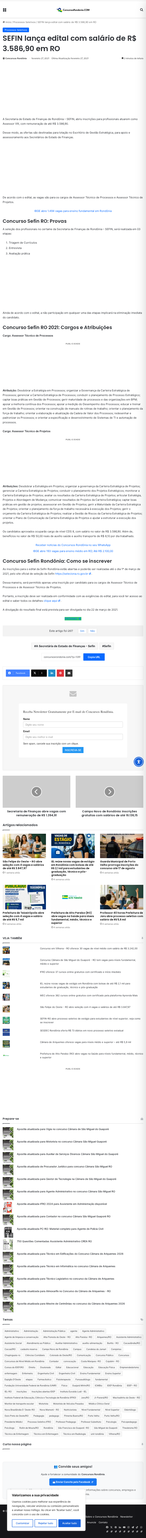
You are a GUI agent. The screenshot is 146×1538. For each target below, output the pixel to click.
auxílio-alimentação (92, 1343)
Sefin (107, 646)
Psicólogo (9, 1428)
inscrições (22, 1391)
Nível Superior (112, 1409)
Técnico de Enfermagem (17, 1434)
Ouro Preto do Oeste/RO (16, 1415)
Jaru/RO (85, 1397)
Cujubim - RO (112, 1361)
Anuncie (91, 1522)
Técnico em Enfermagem (46, 1434)
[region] (46, 1510)
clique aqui (50, 600)
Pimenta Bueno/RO (73, 1415)
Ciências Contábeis (35, 1355)
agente (73, 1331)
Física (64, 1385)
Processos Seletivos (24, 22)
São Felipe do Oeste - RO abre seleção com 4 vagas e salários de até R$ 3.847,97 (85, 1007)
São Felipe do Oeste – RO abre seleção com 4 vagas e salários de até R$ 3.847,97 (23, 865)
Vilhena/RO (114, 1434)
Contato (103, 1522)
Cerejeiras (116, 1349)
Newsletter (126, 1516)
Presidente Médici (14, 1421)
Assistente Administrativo (128, 1337)
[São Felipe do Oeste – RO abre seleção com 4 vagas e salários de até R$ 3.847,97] (24, 846)
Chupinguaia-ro (12, 1355)
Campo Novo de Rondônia (55, 1349)
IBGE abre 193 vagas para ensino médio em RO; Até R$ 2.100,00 (73, 551)
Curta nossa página (17, 1444)
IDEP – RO (132, 1385)
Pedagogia (38, 1415)
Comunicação (84, 1355)
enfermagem (11, 1373)
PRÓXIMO (71, 618)
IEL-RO (8, 1391)
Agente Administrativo (93, 1331)
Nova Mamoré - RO (49, 1409)
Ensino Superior (113, 1373)
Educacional (72, 1367)
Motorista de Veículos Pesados (68, 1403)
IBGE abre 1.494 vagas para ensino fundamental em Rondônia (73, 211)
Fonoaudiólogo (82, 1379)
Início (8, 22)
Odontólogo (130, 1409)
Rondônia (48, 1428)
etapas (29, 1379)
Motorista (43, 1403)
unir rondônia (97, 1434)
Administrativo (12, 1331)
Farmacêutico (44, 1379)
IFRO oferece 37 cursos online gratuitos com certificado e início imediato (80, 971)
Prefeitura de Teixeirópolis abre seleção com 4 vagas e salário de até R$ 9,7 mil (23, 916)
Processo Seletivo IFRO (39, 1421)
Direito (32, 1367)
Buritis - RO (113, 1343)
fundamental (101, 1379)
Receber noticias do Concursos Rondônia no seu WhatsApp (73, 545)
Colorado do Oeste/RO (61, 1355)
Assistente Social (13, 1343)
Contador (54, 1361)
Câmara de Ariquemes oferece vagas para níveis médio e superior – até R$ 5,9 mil (85, 1042)
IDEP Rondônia (114, 1385)
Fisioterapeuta (63, 1379)
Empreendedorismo (129, 1367)
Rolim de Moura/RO (29, 1428)
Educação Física (106, 1367)
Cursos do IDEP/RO (14, 1367)
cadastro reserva (28, 1349)
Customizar (22, 1523)
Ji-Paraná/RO (101, 1397)
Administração (31, 1331)
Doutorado (45, 1367)
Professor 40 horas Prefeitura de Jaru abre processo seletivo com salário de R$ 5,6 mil (121, 916)
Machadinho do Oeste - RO (126, 1397)
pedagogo (54, 1415)
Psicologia (111, 1421)
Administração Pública (54, 1331)
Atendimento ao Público (38, 1343)
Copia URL (94, 657)
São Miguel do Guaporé (105, 1428)
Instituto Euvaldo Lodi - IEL (73, 1391)
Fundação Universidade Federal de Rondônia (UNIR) (30, 1385)
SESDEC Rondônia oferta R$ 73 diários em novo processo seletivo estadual (81, 1030)
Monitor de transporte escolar (19, 1403)
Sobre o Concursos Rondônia (101, 1516)
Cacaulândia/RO (132, 1343)
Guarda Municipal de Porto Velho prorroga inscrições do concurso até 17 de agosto (119, 865)
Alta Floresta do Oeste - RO (57, 1337)
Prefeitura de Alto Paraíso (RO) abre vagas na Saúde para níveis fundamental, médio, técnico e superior (72, 918)
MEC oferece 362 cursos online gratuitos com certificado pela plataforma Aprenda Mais (89, 995)
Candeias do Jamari (96, 1349)
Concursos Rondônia (16, 58)
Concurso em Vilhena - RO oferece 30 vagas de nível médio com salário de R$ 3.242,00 (88, 948)
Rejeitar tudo (45, 1523)
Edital (58, 1367)
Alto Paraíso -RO (83, 1337)
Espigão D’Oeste (13, 1379)
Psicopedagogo (129, 1421)
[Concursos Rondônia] (73, 9)
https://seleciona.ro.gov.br (71, 573)
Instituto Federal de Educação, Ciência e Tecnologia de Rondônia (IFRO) (40, 1397)
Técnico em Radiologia (74, 1434)
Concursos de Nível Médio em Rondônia (24, 1361)
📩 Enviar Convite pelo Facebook (72, 1481)
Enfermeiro (27, 1373)
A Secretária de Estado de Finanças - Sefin (65, 646)
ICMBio (98, 1385)
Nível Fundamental (91, 1409)
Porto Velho (93, 1415)
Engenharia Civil (46, 1373)
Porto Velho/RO (111, 1415)
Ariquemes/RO (104, 1337)
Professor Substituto (91, 1421)
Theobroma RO (129, 1428)
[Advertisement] (73, 90)
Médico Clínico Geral (99, 1403)
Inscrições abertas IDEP (43, 1391)
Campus (77, 1349)
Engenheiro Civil (67, 1373)
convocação (70, 1361)
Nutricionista (70, 1409)
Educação (88, 1367)
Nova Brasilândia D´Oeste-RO (20, 1409)
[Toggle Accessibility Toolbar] (138, 761)
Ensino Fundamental (90, 1373)
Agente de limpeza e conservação (21, 1337)
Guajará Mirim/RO (81, 1385)
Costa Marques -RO (91, 1361)
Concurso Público (104, 1355)
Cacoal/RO (10, 1349)
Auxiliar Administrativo (66, 1343)
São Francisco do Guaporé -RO (73, 1428)
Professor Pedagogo (66, 1421)
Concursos (123, 1355)
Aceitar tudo (69, 1523)
